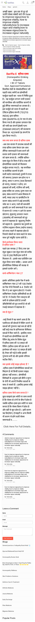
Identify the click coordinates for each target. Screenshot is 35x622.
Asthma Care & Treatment (11, 582)
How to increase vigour (9, 50)
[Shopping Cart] (32, 3)
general (15, 7)
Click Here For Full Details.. (18, 426)
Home (4, 7)
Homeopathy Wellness (10, 570)
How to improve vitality (24, 45)
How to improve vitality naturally (11, 46)
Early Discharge (7, 599)
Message (5, 526)
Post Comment (8, 538)
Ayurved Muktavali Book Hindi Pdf (13, 551)
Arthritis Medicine (8, 588)
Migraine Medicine (8, 611)
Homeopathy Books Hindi (11, 557)
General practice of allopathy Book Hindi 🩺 (16, 545)
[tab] (23, 2)
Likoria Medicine (8, 594)
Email (4, 519)
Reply (14, 449)
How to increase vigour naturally (11, 51)
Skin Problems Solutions (10, 576)
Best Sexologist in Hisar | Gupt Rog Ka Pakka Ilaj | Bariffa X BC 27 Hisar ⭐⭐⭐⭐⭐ (17, 563)
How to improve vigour (11, 45)
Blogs (9, 7)
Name (4, 513)
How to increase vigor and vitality (12, 48)
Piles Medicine (7, 605)
